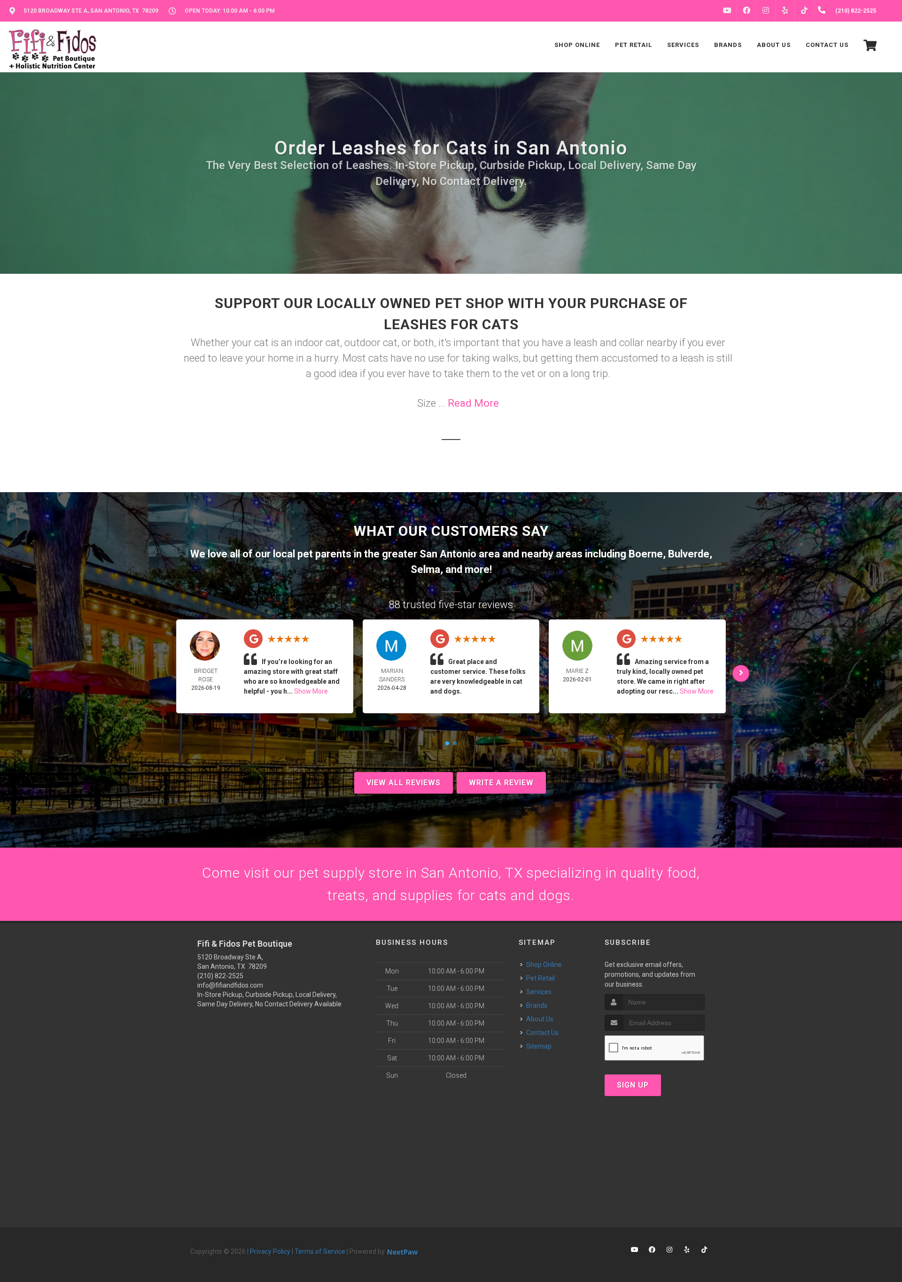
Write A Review (501, 782)
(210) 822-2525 (220, 976)
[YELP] (785, 11)
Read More (473, 403)
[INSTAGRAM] (765, 11)
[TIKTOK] (804, 11)
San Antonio (448, 554)
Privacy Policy (270, 1251)
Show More (311, 691)
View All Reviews (403, 782)
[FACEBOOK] (746, 11)
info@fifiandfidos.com (230, 985)
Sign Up (633, 1085)
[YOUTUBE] (727, 11)
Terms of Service (320, 1251)
